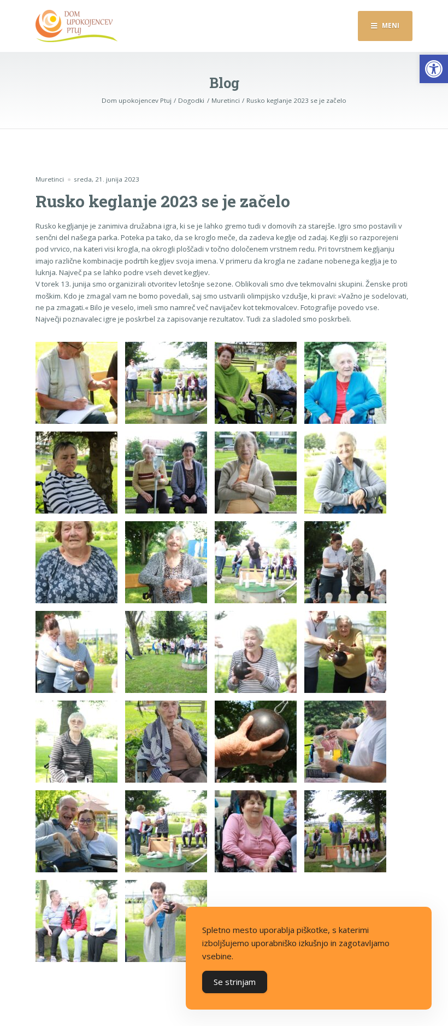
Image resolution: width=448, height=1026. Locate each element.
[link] (434, 69)
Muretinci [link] (50, 179)
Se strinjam (235, 981)
